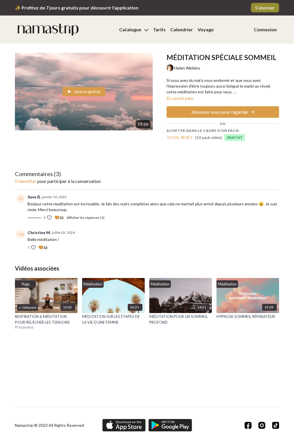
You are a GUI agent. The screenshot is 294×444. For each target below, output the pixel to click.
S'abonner (265, 7)
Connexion (265, 29)
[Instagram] (261, 425)
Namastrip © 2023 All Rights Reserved (49, 425)
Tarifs (159, 29)
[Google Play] (170, 425)
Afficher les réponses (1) (86, 217)
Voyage (206, 29)
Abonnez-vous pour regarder (220, 112)
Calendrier (181, 29)
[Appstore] (124, 425)
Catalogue (130, 29)
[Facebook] (248, 425)
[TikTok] (275, 425)
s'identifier (25, 181)
